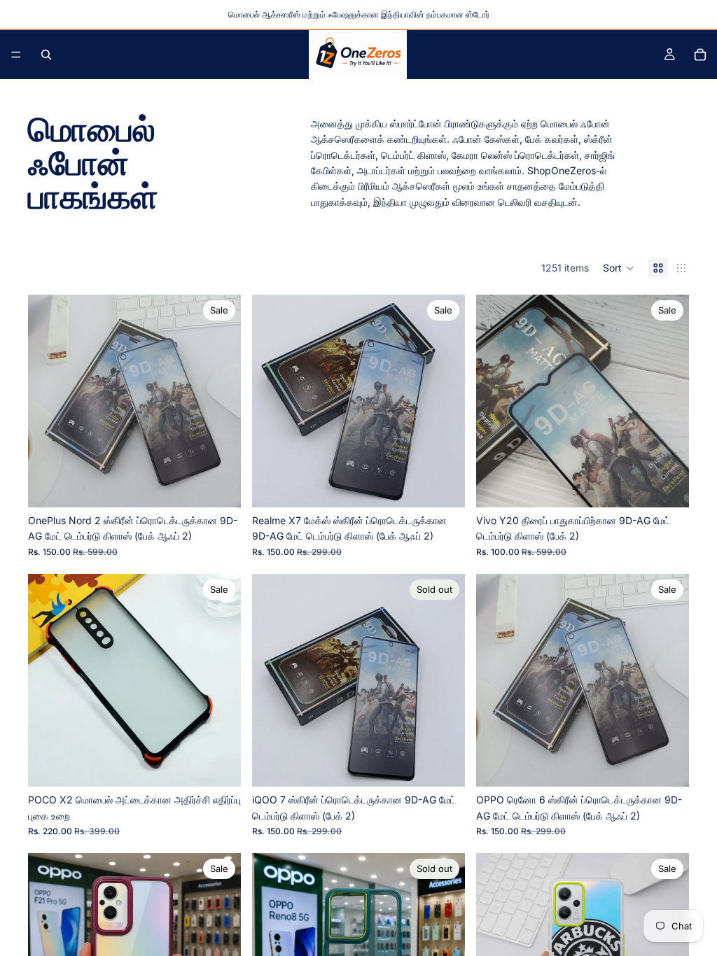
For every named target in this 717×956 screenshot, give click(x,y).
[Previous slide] (49, 401)
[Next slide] (220, 401)
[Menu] (16, 54)
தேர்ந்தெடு (231, 765)
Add (231, 485)
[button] (618, 268)
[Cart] (700, 54)
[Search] (46, 54)
